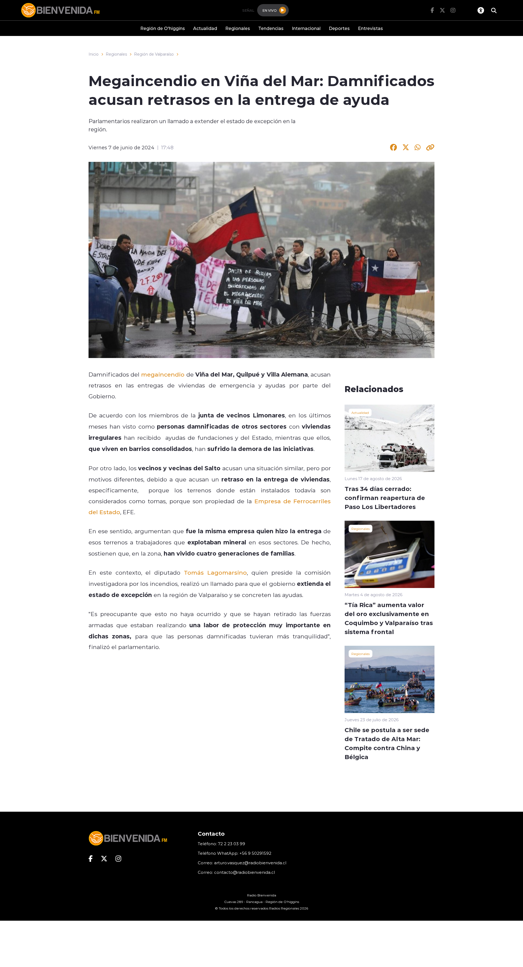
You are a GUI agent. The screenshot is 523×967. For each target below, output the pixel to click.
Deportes (339, 28)
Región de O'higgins (162, 28)
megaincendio (162, 374)
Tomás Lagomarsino (215, 572)
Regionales (237, 28)
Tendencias (271, 28)
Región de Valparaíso (154, 54)
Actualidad (205, 28)
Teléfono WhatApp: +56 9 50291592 (234, 853)
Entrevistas (370, 28)
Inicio (94, 54)
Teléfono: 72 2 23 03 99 (221, 844)
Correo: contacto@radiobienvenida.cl (236, 872)
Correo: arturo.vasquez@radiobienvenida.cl (242, 863)
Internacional (306, 28)
